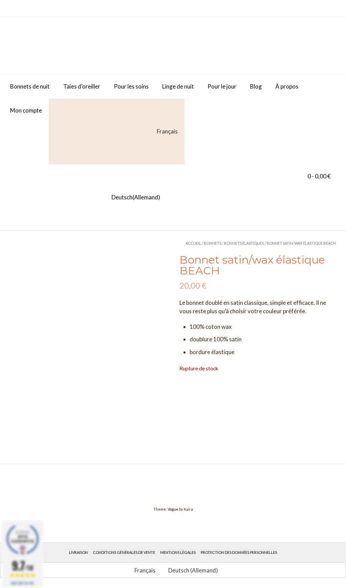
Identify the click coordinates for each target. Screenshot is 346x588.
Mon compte (26, 110)
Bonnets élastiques (244, 243)
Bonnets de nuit (30, 86)
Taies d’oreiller (81, 86)
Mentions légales (178, 552)
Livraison (78, 552)
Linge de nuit (178, 86)
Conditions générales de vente (124, 552)
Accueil (193, 243)
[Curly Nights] (61, 45)
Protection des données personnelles (239, 552)
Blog (256, 86)
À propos (286, 86)
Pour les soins (131, 86)
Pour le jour (222, 86)
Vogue (173, 509)
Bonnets (212, 243)
